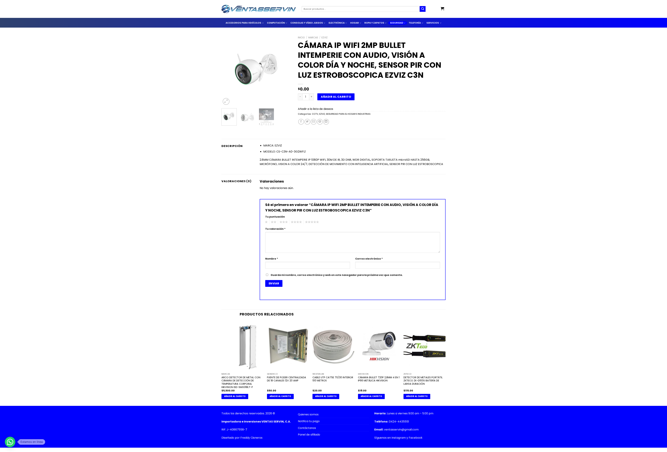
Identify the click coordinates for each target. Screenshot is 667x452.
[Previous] (227, 70)
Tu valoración (275, 229)
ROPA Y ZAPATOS (374, 22)
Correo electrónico (369, 258)
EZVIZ (325, 37)
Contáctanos (307, 428)
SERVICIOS (432, 22)
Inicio (301, 37)
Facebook (415, 438)
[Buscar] (423, 9)
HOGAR (354, 22)
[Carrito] (442, 8)
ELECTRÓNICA (337, 22)
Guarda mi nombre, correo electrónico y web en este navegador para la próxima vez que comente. (337, 275)
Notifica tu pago (309, 421)
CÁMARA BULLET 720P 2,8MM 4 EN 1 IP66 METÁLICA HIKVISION (379, 379)
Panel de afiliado (309, 435)
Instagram (399, 438)
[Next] (287, 70)
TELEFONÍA (415, 22)
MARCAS (313, 37)
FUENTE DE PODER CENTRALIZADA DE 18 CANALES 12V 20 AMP (286, 379)
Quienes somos (308, 414)
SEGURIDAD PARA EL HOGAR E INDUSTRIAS (348, 113)
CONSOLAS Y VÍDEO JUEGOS (306, 22)
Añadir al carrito (336, 97)
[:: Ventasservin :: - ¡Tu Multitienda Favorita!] (259, 9)
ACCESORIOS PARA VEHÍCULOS (243, 22)
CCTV (315, 113)
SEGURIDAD (396, 22)
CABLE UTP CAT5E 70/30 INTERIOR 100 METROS (332, 379)
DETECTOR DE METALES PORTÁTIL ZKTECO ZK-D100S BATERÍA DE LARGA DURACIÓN (423, 381)
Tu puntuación (275, 216)
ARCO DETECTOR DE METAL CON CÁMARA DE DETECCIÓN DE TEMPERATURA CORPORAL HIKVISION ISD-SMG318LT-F (240, 382)
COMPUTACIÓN (276, 22)
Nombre (271, 258)
